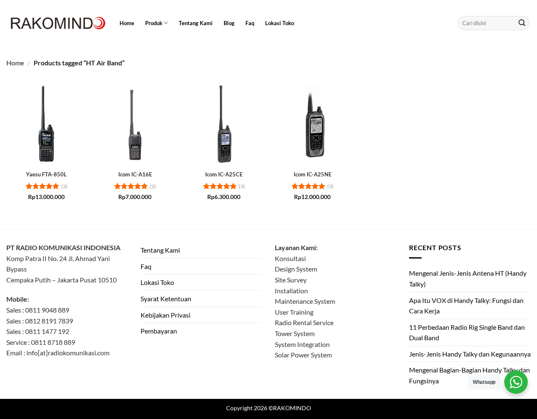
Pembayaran (159, 331)
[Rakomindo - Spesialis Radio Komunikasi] (56, 23)
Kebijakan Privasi (165, 315)
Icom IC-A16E (135, 174)
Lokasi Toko (279, 23)
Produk (153, 23)
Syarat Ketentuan (166, 299)
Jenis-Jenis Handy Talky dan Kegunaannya (470, 354)
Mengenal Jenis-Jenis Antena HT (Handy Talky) (468, 278)
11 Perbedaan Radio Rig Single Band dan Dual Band (467, 332)
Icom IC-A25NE (312, 174)
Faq (249, 23)
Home (127, 23)
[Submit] (522, 23)
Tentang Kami (196, 23)
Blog (229, 23)
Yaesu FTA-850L (46, 174)
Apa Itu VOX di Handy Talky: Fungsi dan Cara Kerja (466, 305)
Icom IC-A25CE (223, 174)
